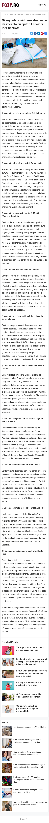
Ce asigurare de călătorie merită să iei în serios (28, 683)
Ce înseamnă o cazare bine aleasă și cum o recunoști (29, 695)
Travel (11, 14)
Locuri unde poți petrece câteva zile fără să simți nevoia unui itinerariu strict (31, 673)
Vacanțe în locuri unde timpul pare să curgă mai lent (29, 648)
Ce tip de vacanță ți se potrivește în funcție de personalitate (27, 708)
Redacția (5, 34)
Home (4, 14)
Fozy (27, 819)
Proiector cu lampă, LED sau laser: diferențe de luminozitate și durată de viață (28, 779)
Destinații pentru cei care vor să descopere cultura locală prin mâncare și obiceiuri (31, 662)
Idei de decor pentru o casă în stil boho (29, 727)
